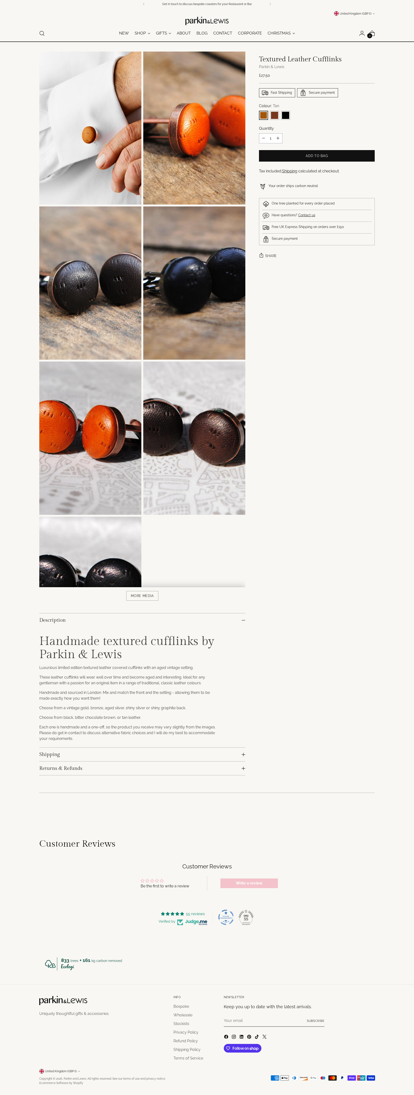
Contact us (306, 215)
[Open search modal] (42, 33)
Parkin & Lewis (271, 66)
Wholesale (182, 1015)
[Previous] (143, 4)
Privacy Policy (185, 1032)
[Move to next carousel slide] (371, 813)
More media (142, 596)
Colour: (269, 106)
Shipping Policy (187, 1049)
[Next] (270, 4)
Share (271, 256)
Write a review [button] (249, 883)
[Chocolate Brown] (274, 115)
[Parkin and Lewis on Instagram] (234, 1037)
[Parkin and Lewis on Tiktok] (257, 1037)
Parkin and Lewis (75, 1078)
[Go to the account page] (362, 33)
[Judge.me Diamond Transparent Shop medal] (226, 917)
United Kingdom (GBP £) (355, 13)
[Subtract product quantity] (263, 138)
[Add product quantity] (278, 138)
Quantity (266, 128)
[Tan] (263, 115)
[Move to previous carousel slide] (360, 813)
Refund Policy (185, 1041)
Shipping (289, 171)
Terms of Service (188, 1058)
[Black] (285, 115)
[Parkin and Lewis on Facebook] (227, 1037)
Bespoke (181, 1006)
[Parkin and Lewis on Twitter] (265, 1037)
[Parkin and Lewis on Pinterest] (250, 1037)
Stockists (181, 1023)
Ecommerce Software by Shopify (61, 1083)
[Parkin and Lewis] (207, 21)
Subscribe (315, 1021)
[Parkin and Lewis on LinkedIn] (242, 1037)
